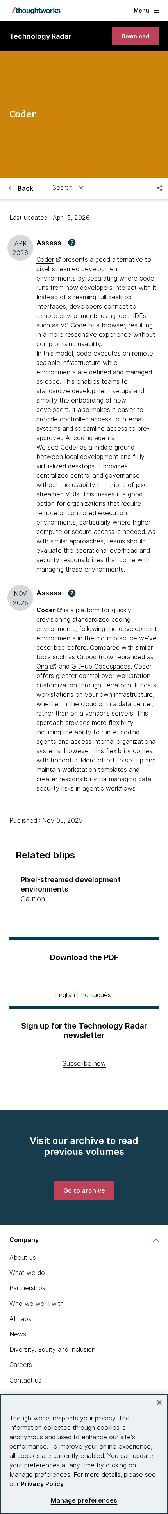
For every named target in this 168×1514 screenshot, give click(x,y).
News (17, 1334)
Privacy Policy (42, 1484)
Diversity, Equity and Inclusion (52, 1349)
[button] (72, 242)
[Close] (159, 1402)
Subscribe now (84, 1063)
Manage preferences (84, 1500)
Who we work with (36, 1303)
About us (22, 1257)
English (65, 995)
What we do (27, 1273)
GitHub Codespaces (100, 666)
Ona (42, 666)
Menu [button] (141, 10)
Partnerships (27, 1288)
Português (96, 995)
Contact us (25, 1380)
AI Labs (20, 1319)
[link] (135, 36)
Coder (45, 259)
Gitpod (87, 657)
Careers (20, 1364)
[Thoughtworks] (36, 10)
